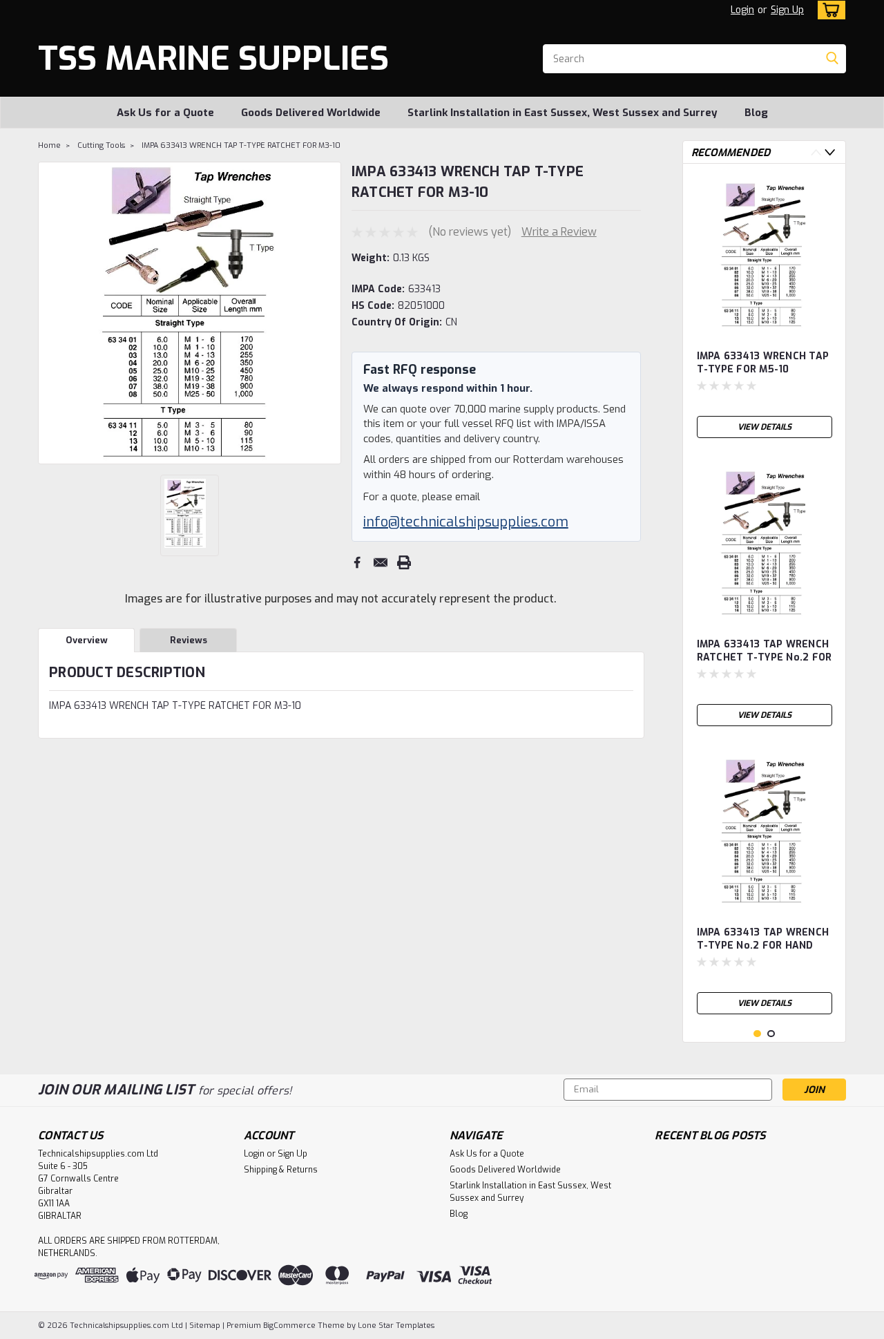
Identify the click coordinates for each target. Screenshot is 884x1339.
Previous (50, 313)
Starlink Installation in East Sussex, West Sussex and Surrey (562, 113)
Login (742, 10)
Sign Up (787, 10)
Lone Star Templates (396, 1325)
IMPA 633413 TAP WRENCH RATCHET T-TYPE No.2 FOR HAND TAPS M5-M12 (764, 651)
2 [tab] (771, 1034)
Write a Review (559, 232)
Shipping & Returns (281, 1169)
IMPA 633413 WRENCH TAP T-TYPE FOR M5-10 (763, 363)
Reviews (188, 640)
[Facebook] (357, 562)
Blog (756, 113)
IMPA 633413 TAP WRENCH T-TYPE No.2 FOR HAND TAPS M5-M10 (763, 939)
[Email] (380, 562)
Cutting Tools (101, 145)
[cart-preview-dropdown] (828, 10)
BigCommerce (289, 1325)
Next (329, 313)
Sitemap (204, 1325)
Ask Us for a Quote (165, 113)
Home (49, 145)
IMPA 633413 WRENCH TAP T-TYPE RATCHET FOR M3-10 (241, 145)
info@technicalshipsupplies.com (465, 522)
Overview (87, 640)
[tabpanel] (764, 309)
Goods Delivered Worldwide (311, 113)
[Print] (404, 562)
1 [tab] (757, 1034)
